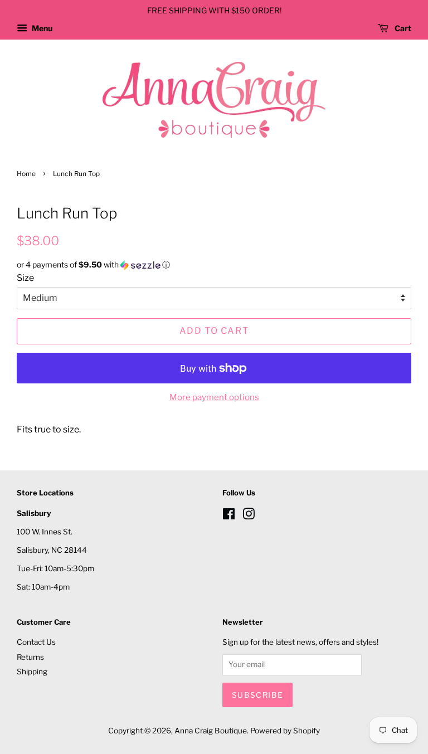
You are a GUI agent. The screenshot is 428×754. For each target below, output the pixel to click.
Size (25, 278)
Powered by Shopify (285, 730)
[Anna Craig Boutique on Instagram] (248, 516)
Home (26, 173)
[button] (214, 265)
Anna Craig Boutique (210, 730)
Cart (402, 28)
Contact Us (36, 642)
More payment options (214, 397)
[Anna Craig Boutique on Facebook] (228, 516)
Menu (41, 28)
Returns (30, 657)
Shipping (32, 671)
